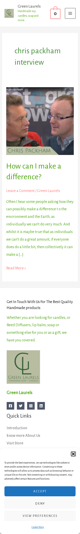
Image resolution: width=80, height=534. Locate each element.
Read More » (16, 267)
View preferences (40, 516)
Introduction (17, 428)
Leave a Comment (20, 191)
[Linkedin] (41, 406)
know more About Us (23, 435)
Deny (40, 503)
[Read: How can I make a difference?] (40, 121)
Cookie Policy (38, 527)
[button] (73, 454)
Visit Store (15, 443)
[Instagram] (31, 406)
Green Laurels (29, 6)
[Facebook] (10, 406)
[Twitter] (20, 406)
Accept (40, 491)
